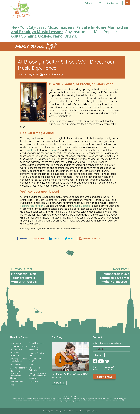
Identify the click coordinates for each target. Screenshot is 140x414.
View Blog (59, 383)
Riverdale (76, 402)
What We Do (15, 364)
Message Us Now (110, 367)
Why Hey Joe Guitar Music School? (18, 360)
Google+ (40, 238)
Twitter (71, 238)
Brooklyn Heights (80, 400)
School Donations (36, 343)
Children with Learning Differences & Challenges (16, 374)
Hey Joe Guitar (19, 337)
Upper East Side (44, 398)
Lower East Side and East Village (94, 398)
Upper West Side (18, 398)
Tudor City (55, 400)
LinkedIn (56, 238)
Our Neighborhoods (18, 346)
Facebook (24, 238)
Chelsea (53, 398)
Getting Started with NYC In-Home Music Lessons (37, 375)
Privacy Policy (92, 411)
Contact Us (112, 3)
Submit (98, 355)
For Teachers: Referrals (34, 369)
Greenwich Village (63, 398)
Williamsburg (92, 400)
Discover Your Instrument (16, 351)
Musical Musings (53, 74)
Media (31, 364)
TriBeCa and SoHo (31, 398)
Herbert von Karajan (31, 205)
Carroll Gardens (66, 402)
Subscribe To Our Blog (91, 238)
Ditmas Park (110, 400)
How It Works (16, 343)
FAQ (12, 385)
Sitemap (84, 411)
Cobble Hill (119, 400)
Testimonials (34, 350)
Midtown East (121, 398)
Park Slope (64, 400)
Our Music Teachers (18, 368)
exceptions (30, 149)
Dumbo (71, 400)
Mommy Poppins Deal (36, 354)
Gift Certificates (16, 381)
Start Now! (104, 376)
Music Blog (29, 46)
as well (54, 149)
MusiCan (32, 361)
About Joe (14, 355)
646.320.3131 (93, 3)
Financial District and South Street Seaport (30, 400)
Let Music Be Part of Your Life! (70, 374)
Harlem (48, 400)
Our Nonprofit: (35, 359)
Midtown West (111, 398)
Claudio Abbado (81, 205)
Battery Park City (76, 398)
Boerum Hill (101, 400)
